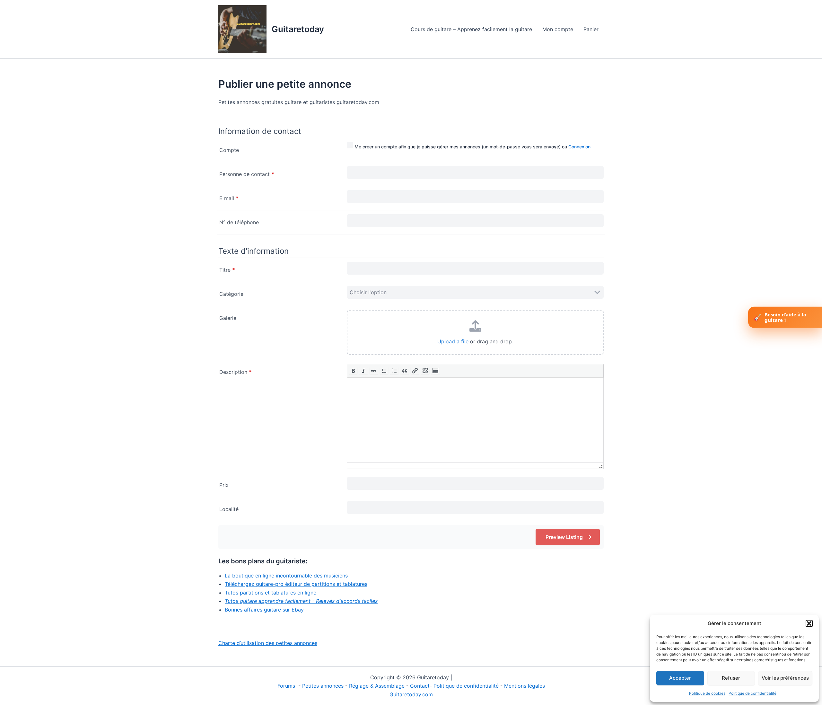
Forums (287, 686)
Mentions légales (524, 686)
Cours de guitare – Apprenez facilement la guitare (471, 29)
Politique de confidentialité (752, 693)
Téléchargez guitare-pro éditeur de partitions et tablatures (296, 584)
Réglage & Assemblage (377, 686)
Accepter (680, 678)
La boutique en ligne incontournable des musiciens (286, 575)
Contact (420, 686)
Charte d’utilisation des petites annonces (267, 643)
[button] (809, 623)
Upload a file (452, 341)
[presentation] (353, 371)
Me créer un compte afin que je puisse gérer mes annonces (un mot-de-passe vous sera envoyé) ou (471, 146)
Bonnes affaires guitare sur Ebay (264, 609)
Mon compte (557, 29)
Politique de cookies (707, 693)
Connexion (579, 146)
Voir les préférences (785, 678)
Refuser (731, 678)
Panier (591, 29)
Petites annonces (323, 686)
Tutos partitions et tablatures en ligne (270, 592)
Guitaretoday (298, 29)
